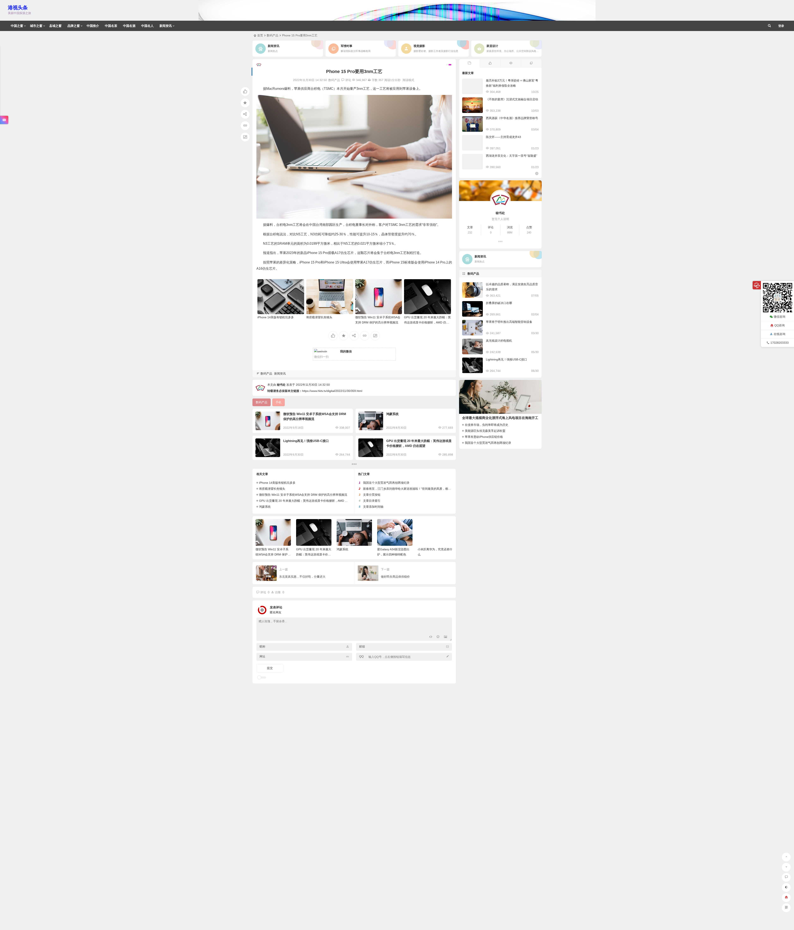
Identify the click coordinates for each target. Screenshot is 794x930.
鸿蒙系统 (392, 414)
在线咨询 (779, 334)
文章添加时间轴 (373, 506)
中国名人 (147, 26)
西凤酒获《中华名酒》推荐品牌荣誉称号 (512, 118)
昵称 (262, 646)
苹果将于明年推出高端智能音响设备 (509, 321)
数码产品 (272, 35)
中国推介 (93, 26)
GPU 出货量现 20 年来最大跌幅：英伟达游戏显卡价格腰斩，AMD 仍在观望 (427, 322)
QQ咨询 (779, 325)
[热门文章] (510, 63)
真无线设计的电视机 (499, 340)
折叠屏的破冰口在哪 (499, 303)
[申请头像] (448, 609)
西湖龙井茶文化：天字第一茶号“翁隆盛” (511, 155)
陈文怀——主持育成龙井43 (503, 137)
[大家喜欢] (490, 63)
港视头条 (18, 7)
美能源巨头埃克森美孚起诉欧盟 (485, 430)
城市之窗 (36, 26)
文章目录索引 (371, 500)
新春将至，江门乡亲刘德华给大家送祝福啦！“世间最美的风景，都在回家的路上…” (416, 488)
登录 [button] (781, 26)
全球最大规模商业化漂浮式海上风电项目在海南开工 (500, 418)
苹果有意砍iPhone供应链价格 (484, 436)
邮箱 (362, 646)
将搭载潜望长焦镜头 (319, 317)
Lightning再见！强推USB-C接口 (306, 441)
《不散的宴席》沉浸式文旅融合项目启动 (512, 99)
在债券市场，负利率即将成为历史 (486, 424)
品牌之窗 (73, 26)
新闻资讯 (165, 26)
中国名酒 (129, 26)
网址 (262, 656)
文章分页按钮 (371, 494)
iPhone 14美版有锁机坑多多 (275, 317)
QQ (361, 656)
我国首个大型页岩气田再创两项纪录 (386, 482)
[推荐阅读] (531, 63)
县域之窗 (55, 26)
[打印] (369, 80)
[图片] (445, 637)
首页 (260, 35)
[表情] (438, 637)
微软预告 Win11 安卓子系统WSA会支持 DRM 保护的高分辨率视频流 (303, 494)
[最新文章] (469, 63)
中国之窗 (17, 26)
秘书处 (281, 384)
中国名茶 (111, 26)
